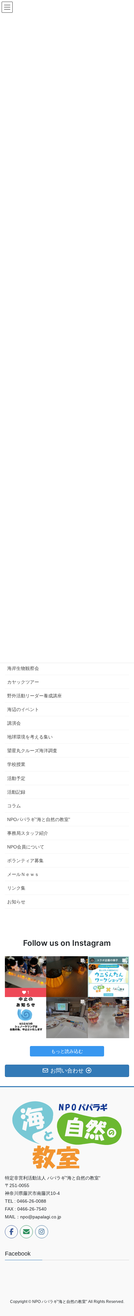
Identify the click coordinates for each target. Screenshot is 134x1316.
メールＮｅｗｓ (23, 874)
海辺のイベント (23, 709)
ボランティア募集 (25, 860)
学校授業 (16, 764)
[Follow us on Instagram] (41, 1231)
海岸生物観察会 (23, 668)
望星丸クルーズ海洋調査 (32, 750)
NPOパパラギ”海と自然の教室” (38, 819)
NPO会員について (25, 846)
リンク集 (16, 888)
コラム (14, 805)
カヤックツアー (23, 682)
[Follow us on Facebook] (11, 1231)
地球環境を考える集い (30, 736)
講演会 (14, 723)
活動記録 (16, 792)
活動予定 (16, 778)
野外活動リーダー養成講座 (34, 695)
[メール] (26, 1231)
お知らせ (16, 901)
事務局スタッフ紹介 (27, 833)
